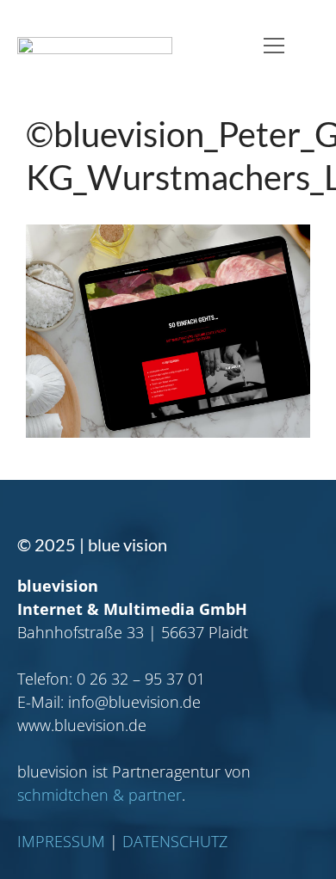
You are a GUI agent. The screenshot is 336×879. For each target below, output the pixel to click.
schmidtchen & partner (99, 794)
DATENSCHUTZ (174, 841)
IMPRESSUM (61, 841)
